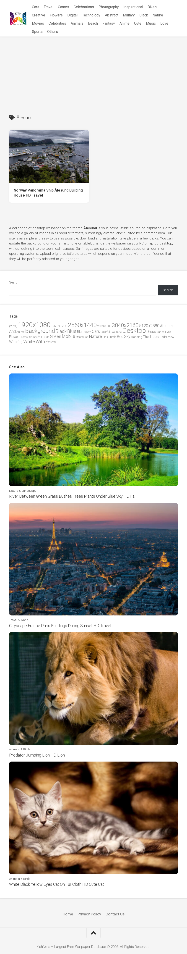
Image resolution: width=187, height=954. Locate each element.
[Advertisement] (93, 71)
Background (40, 331)
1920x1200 (59, 326)
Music (151, 23)
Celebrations (84, 7)
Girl (40, 336)
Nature (158, 15)
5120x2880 (149, 325)
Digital (72, 15)
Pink (105, 337)
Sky (127, 336)
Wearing (16, 342)
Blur (80, 332)
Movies (38, 23)
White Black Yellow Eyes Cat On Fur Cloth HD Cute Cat (56, 884)
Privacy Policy (89, 914)
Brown (87, 332)
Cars (35, 7)
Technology (91, 15)
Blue (71, 331)
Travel (48, 7)
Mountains (82, 337)
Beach (93, 23)
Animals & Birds (19, 749)
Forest (25, 337)
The (145, 337)
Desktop (134, 330)
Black (143, 15)
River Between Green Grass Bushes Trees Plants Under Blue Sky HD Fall (72, 496)
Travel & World (18, 620)
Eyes (168, 332)
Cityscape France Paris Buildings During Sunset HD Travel (60, 625)
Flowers (56, 15)
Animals (77, 23)
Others (52, 31)
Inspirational (133, 7)
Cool (113, 332)
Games (63, 7)
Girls (46, 337)
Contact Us (115, 914)
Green (55, 336)
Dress (151, 331)
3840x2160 (125, 325)
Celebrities (57, 23)
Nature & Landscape (22, 490)
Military (129, 15)
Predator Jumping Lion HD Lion (37, 755)
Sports (37, 31)
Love (164, 23)
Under (163, 337)
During (160, 332)
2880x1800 (104, 326)
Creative (38, 15)
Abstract (111, 15)
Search (14, 282)
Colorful (105, 332)
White (29, 341)
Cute (137, 23)
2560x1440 (82, 325)
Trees (154, 336)
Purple (112, 337)
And (12, 331)
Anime (124, 23)
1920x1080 (34, 325)
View (171, 337)
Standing (136, 337)
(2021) (13, 326)
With (40, 341)
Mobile (68, 336)
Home (68, 914)
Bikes (152, 7)
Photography (109, 7)
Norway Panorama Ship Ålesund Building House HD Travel (48, 193)
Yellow (51, 342)
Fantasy (108, 23)
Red (120, 336)
